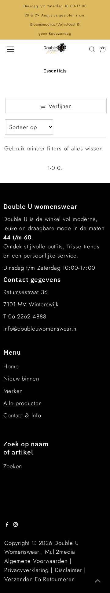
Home (11, 366)
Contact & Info (22, 415)
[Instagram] (15, 525)
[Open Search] (92, 49)
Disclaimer (68, 570)
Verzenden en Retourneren (39, 579)
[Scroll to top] (98, 581)
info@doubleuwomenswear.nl (40, 329)
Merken (13, 391)
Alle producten (22, 403)
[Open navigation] (15, 49)
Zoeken (12, 466)
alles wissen (87, 148)
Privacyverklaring (26, 570)
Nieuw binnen (21, 378)
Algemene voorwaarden (36, 561)
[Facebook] (7, 525)
